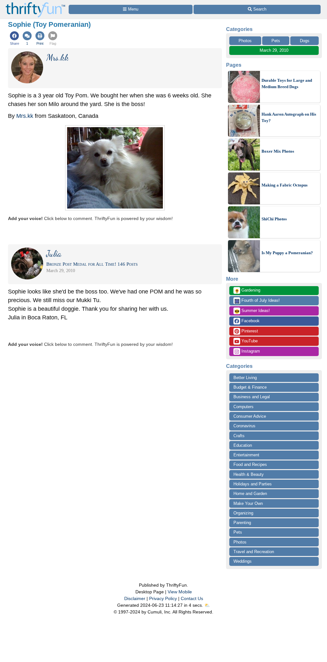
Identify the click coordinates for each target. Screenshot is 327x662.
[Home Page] (35, 3)
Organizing (243, 513)
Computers (243, 406)
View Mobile (180, 591)
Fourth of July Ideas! (257, 301)
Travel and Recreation (253, 551)
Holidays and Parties (252, 484)
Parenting (242, 522)
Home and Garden (250, 493)
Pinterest (249, 331)
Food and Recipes (250, 464)
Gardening (247, 290)
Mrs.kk (24, 116)
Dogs (304, 40)
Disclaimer (134, 598)
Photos (245, 40)
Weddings (242, 561)
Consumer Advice (249, 416)
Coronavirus (244, 425)
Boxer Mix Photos (278, 151)
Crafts (239, 435)
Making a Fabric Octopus (285, 185)
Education (242, 445)
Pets (275, 40)
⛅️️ (207, 605)
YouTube (249, 341)
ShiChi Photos (274, 219)
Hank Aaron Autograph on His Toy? (289, 117)
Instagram (250, 351)
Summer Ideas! (252, 311)
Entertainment (246, 455)
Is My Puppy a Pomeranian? (287, 252)
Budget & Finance (250, 387)
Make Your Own (248, 503)
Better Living (245, 377)
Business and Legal (251, 396)
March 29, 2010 (274, 50)
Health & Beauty (248, 474)
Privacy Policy (163, 598)
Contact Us (192, 598)
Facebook (250, 320)
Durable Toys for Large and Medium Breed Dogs (287, 83)
